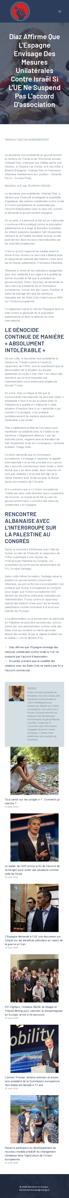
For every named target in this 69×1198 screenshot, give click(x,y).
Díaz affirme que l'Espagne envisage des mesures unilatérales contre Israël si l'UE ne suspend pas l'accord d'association (32, 652)
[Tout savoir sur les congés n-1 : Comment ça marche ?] (34, 793)
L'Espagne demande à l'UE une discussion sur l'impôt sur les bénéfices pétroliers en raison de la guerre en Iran (34, 940)
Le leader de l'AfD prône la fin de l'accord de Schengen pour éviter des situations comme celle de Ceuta (32, 869)
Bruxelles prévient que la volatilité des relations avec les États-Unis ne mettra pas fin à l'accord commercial (34, 665)
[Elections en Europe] (21, 11)
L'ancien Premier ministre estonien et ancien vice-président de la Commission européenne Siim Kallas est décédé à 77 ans (32, 1081)
